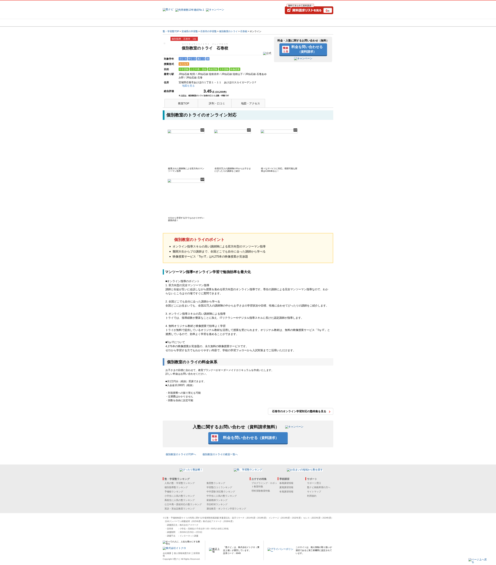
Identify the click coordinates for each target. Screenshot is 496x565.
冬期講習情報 (286, 491)
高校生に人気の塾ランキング (179, 500)
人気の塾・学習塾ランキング (179, 483)
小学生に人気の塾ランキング (179, 496)
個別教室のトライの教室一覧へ (220, 454)
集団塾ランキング (216, 483)
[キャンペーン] (318, 22)
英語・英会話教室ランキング (179, 508)
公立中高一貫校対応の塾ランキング (183, 504)
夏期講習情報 (286, 487)
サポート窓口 (314, 483)
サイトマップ (314, 491)
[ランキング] (233, 22)
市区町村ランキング (217, 504)
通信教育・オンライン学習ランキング (226, 508)
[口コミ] (262, 22)
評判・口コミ (217, 103)
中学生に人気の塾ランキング (222, 496)
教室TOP (183, 103)
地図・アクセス (250, 103)
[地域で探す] (177, 22)
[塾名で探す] (205, 22)
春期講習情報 (286, 483)
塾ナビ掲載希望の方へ (318, 487)
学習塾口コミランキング (219, 487)
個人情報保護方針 (182, 553)
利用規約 (311, 496)
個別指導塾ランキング (176, 487)
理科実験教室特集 (260, 490)
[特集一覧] (290, 22)
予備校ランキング (173, 491)
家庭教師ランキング (217, 500)
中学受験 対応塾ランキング (221, 491)
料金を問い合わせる (307, 49)
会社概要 (167, 553)
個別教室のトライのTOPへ (181, 454)
